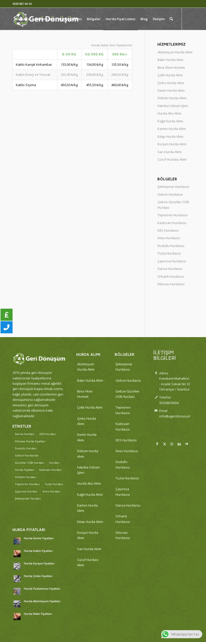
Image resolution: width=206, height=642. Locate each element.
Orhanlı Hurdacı (25, 477)
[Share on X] (164, 443)
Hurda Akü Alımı (169, 113)
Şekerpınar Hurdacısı (173, 186)
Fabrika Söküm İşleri (173, 105)
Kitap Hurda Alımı (170, 136)
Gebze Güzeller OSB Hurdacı (173, 204)
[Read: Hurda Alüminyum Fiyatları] (17, 604)
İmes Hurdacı (51, 491)
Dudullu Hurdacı (26, 448)
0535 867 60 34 (22, 4)
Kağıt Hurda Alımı (170, 121)
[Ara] (171, 19)
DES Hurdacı (47, 434)
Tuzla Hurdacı (53, 484)
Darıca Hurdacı (25, 434)
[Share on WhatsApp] (171, 443)
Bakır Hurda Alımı (170, 59)
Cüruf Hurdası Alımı (172, 159)
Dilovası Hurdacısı (171, 284)
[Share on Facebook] (157, 443)
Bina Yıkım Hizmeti (171, 67)
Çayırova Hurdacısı (172, 261)
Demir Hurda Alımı (171, 90)
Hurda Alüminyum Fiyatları (42, 601)
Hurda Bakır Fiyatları (38, 614)
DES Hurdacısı (168, 230)
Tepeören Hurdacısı (173, 215)
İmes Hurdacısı (169, 238)
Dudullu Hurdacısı (171, 245)
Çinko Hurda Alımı (171, 83)
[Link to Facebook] (21, 41)
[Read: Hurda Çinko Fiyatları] (17, 578)
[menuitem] (22, 19)
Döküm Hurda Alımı (172, 98)
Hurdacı (54, 463)
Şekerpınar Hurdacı (28, 498)
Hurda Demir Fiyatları (39, 538)
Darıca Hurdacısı (170, 268)
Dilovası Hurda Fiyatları (30, 441)
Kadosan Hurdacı (50, 470)
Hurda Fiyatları (24, 470)
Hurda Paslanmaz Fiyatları (42, 588)
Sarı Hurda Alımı (170, 152)
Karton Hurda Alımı (172, 128)
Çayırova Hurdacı (26, 491)
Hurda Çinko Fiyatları (38, 576)
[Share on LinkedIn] (179, 443)
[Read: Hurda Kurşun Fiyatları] (17, 566)
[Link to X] (14, 41)
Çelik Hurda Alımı (170, 75)
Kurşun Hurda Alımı (172, 144)
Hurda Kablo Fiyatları (38, 551)
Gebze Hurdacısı (170, 194)
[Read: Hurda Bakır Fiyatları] (17, 616)
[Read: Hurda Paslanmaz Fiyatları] (17, 591)
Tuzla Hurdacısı (169, 253)
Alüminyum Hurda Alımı (175, 52)
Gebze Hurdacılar (27, 455)
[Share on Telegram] (186, 443)
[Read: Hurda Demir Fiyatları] (17, 541)
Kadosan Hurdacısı (172, 223)
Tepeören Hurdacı (27, 484)
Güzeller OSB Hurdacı (29, 463)
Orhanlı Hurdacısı (171, 276)
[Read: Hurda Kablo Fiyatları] (17, 553)
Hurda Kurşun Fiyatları (39, 563)
